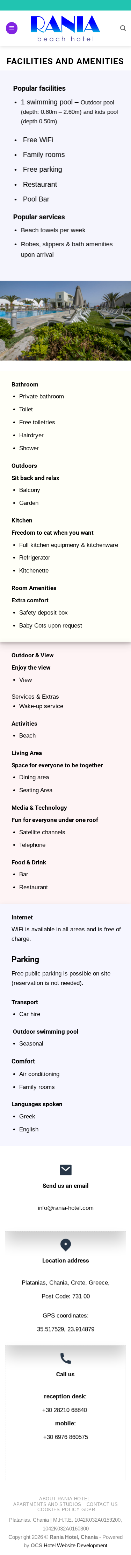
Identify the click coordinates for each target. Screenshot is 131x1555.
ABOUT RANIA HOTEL (64, 1498)
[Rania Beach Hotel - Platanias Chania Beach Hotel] (66, 28)
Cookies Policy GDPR (66, 1509)
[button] (12, 28)
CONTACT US (102, 1504)
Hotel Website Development (75, 1545)
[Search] (123, 28)
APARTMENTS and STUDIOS (47, 1504)
